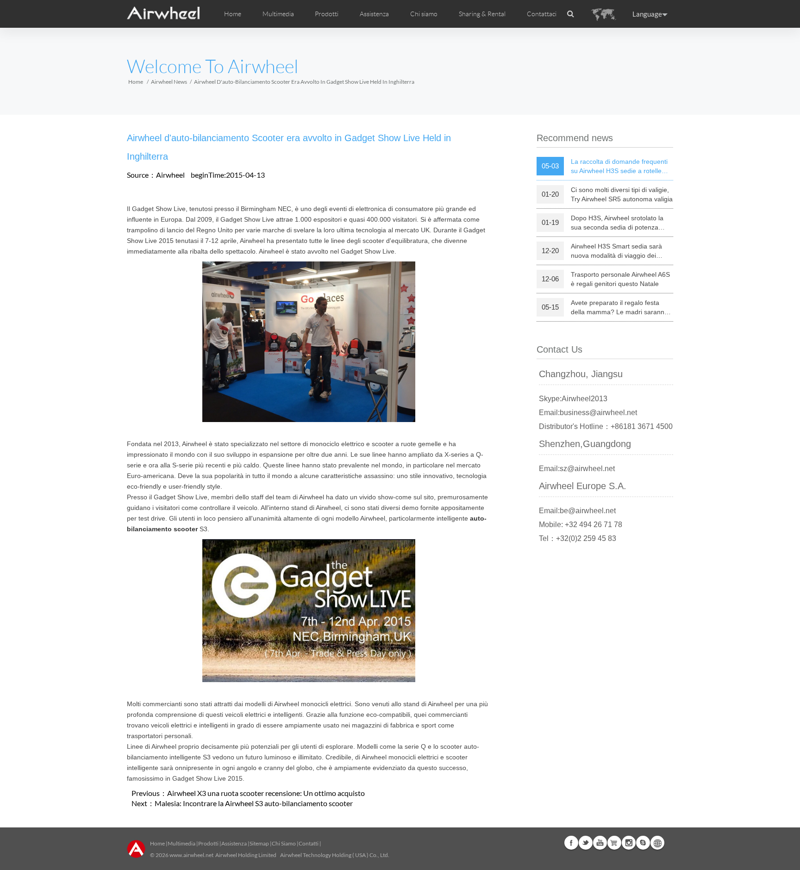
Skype (643, 843)
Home (232, 14)
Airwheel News (169, 81)
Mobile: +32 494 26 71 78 (580, 524)
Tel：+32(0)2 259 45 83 (577, 538)
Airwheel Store (614, 843)
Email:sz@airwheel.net (577, 468)
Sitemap (259, 843)
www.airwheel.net (191, 854)
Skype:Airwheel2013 (573, 399)
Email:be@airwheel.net (577, 511)
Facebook (571, 843)
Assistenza (374, 14)
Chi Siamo (284, 843)
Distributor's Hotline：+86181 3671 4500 (606, 426)
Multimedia (181, 843)
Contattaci (541, 14)
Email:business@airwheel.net (588, 412)
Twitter (586, 843)
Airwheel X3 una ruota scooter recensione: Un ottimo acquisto (266, 793)
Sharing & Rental (482, 14)
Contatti (309, 843)
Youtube (600, 843)
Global (657, 843)
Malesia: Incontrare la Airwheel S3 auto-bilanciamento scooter (254, 803)
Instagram (629, 843)
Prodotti (326, 14)
